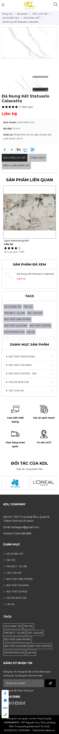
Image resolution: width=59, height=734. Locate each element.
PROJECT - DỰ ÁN (14, 313)
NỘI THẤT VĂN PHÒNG (17, 319)
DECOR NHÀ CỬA (14, 332)
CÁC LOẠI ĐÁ (34, 313)
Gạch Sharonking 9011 (16, 240)
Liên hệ (31, 332)
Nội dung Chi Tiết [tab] (14, 157)
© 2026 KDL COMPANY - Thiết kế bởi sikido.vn (29, 730)
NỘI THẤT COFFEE (40, 325)
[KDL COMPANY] (29, 5)
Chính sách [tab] (37, 157)
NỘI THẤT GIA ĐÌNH (15, 325)
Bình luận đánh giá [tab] (16, 165)
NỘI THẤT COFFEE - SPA (22, 373)
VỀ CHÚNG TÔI (12, 306)
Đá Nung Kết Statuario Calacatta (35, 273)
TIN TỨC (28, 306)
